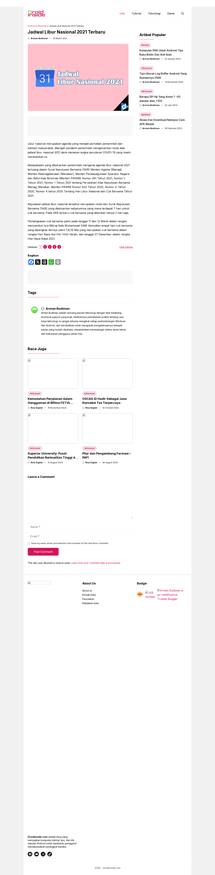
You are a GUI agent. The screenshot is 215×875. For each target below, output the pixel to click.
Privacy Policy (180, 3)
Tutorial (136, 13)
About (130, 3)
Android (31, 26)
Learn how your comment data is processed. (96, 562)
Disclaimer (160, 3)
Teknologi (154, 13)
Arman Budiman (39, 38)
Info (122, 13)
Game (171, 13)
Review (145, 45)
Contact (144, 3)
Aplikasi (145, 114)
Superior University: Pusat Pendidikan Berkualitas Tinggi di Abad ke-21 (52, 457)
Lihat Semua (126, 247)
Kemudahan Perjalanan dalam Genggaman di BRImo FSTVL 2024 (50, 403)
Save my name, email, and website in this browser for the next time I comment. (70, 543)
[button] (182, 13)
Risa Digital (37, 408)
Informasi (42, 26)
